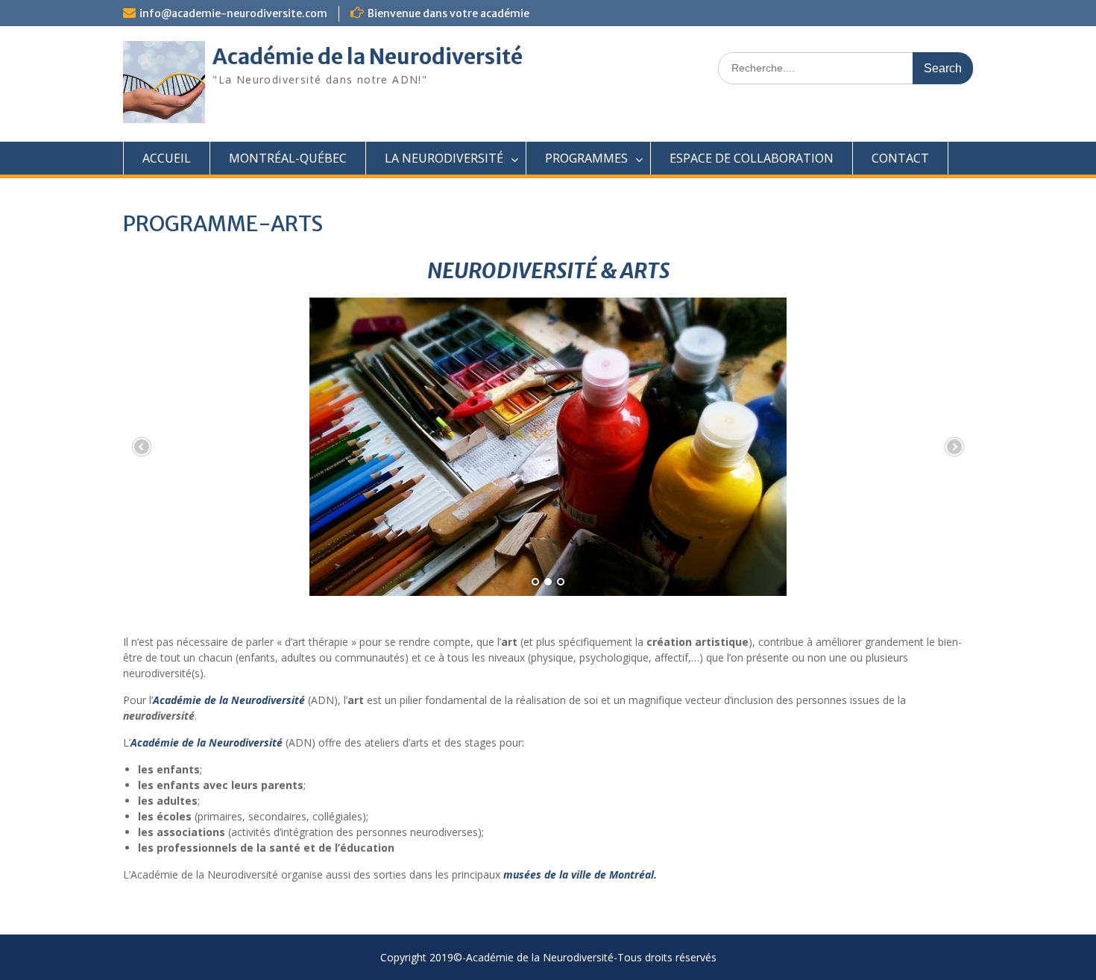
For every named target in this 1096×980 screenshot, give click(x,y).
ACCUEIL (166, 158)
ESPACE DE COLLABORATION (752, 158)
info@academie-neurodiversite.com (233, 13)
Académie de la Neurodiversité (367, 56)
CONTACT (900, 158)
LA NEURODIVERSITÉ (444, 158)
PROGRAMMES (586, 158)
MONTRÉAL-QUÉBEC (288, 158)
